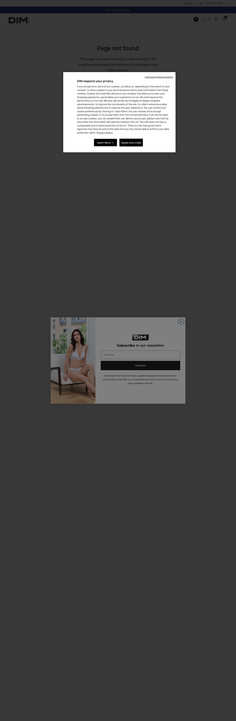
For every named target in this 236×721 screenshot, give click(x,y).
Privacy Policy (105, 132)
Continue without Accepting (159, 77)
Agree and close (131, 142)
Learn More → (105, 142)
